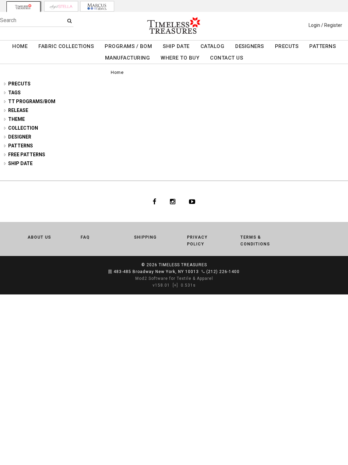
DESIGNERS (249, 46)
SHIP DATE (176, 46)
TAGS (14, 92)
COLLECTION (23, 128)
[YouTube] (192, 201)
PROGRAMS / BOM (128, 46)
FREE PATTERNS (26, 154)
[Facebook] (154, 201)
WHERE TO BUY (180, 58)
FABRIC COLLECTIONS (66, 46)
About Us (39, 237)
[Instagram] (172, 201)
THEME (16, 119)
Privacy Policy (197, 240)
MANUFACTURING (127, 58)
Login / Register (325, 25)
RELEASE (18, 110)
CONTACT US (226, 58)
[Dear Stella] (61, 6)
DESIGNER (19, 137)
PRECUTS (287, 46)
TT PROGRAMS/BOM (31, 101)
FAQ (85, 237)
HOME (20, 46)
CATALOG (213, 46)
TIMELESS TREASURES (183, 264)
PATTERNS (322, 46)
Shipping (145, 237)
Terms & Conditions (255, 240)
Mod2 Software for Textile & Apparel (174, 278)
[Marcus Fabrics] (97, 6)
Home (117, 72)
